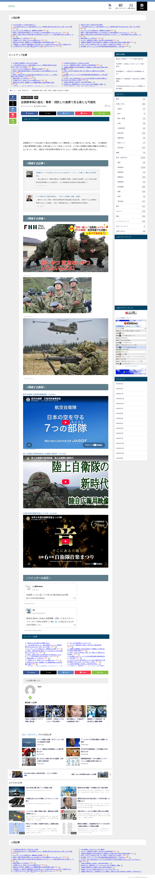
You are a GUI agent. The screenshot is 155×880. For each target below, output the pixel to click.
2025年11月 (120, 403)
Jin (33, 610)
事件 (130, 206)
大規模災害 (131, 128)
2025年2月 (119, 433)
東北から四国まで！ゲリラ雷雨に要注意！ (130, 59)
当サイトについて (130, 226)
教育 (131, 196)
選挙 (131, 162)
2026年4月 (119, 388)
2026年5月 (119, 383)
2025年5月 (119, 418)
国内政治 (131, 167)
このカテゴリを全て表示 (131, 366)
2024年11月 (120, 448)
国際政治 (131, 177)
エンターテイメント (130, 221)
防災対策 (131, 147)
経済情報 (131, 187)
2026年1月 (119, 393)
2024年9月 (119, 458)
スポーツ (130, 211)
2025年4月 (119, 423)
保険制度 (131, 182)
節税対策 (131, 172)
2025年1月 (119, 438)
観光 (130, 99)
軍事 (36, 97)
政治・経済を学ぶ (27, 97)
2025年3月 (119, 428)
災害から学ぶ (130, 104)
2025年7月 (119, 408)
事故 (130, 216)
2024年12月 (120, 443)
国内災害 (131, 133)
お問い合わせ (130, 231)
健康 (130, 152)
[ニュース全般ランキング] (131, 312)
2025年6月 (119, 413)
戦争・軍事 (131, 118)
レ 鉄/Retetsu (37, 586)
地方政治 (131, 201)
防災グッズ (131, 143)
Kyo (109, 106)
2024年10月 (120, 453)
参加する (143, 368)
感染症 (131, 109)
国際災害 (131, 138)
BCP (131, 113)
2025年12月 (120, 398)
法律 (131, 123)
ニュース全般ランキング (123, 318)
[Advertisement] (131, 272)
